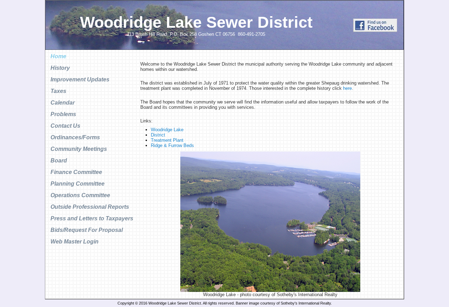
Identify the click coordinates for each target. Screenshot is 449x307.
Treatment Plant (167, 140)
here (347, 88)
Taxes (58, 91)
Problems (63, 114)
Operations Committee (80, 195)
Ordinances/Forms (75, 137)
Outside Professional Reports (90, 207)
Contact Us (65, 126)
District (158, 135)
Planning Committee (78, 184)
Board (59, 160)
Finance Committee (76, 172)
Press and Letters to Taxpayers (92, 218)
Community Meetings (79, 149)
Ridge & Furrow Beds (172, 145)
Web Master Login (75, 242)
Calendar (63, 103)
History (60, 68)
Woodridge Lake (167, 129)
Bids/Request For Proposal (87, 230)
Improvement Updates (80, 79)
